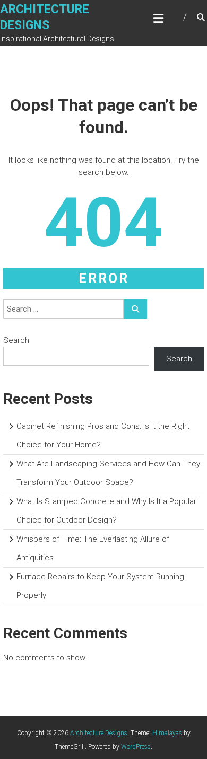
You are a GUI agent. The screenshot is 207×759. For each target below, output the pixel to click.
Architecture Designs (98, 733)
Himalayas (167, 733)
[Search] (135, 309)
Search (16, 340)
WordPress (136, 747)
